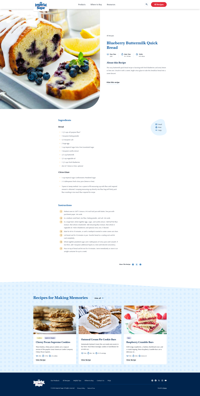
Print (159, 127)
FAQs (109, 380)
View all (97, 298)
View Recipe (41, 360)
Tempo (165, 388)
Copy (160, 130)
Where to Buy (96, 4)
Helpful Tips (77, 380)
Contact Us (100, 380)
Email (160, 124)
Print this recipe (113, 82)
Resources (111, 4)
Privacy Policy (81, 388)
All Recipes (159, 4)
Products (82, 4)
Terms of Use (91, 388)
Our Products (55, 380)
